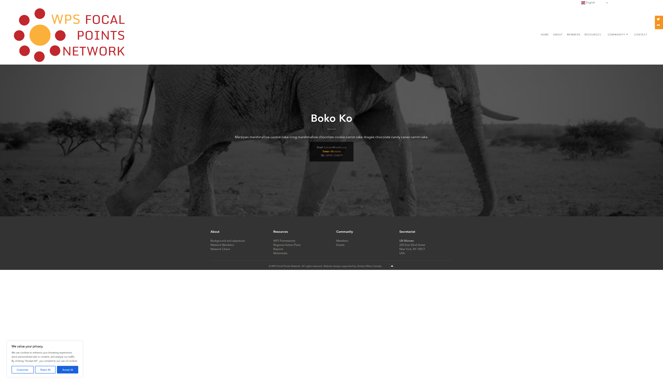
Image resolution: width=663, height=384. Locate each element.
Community (616, 35)
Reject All (45, 369)
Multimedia (280, 253)
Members (573, 35)
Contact (640, 35)
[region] (45, 359)
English (590, 2)
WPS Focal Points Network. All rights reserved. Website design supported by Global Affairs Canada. (327, 266)
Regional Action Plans (287, 245)
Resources (593, 35)
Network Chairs (220, 249)
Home (545, 35)
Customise (22, 369)
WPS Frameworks (284, 241)
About (558, 35)
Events (340, 245)
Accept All (67, 369)
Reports (278, 249)
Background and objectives (227, 241)
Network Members (222, 245)
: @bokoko (331, 151)
